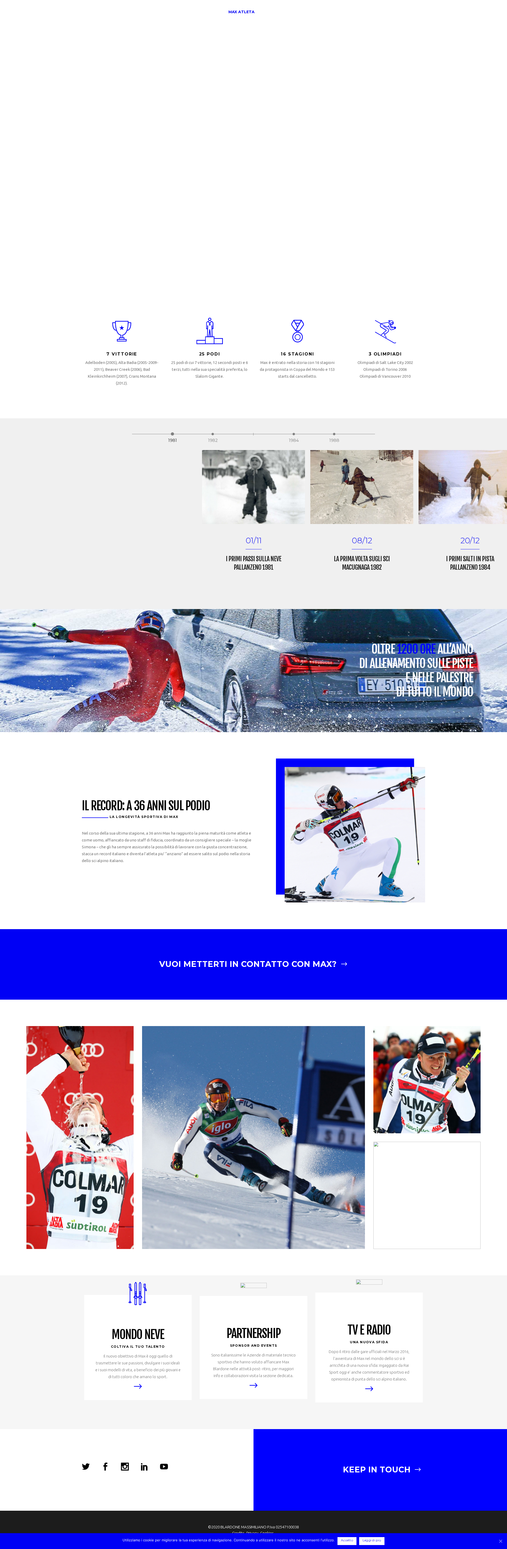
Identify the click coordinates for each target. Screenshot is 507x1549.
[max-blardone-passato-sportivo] (253, 1137)
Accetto (347, 1540)
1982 (213, 434)
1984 (294, 434)
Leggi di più (372, 1540)
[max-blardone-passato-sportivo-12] (427, 1195)
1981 (172, 434)
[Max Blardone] (80, 1137)
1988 (334, 434)
